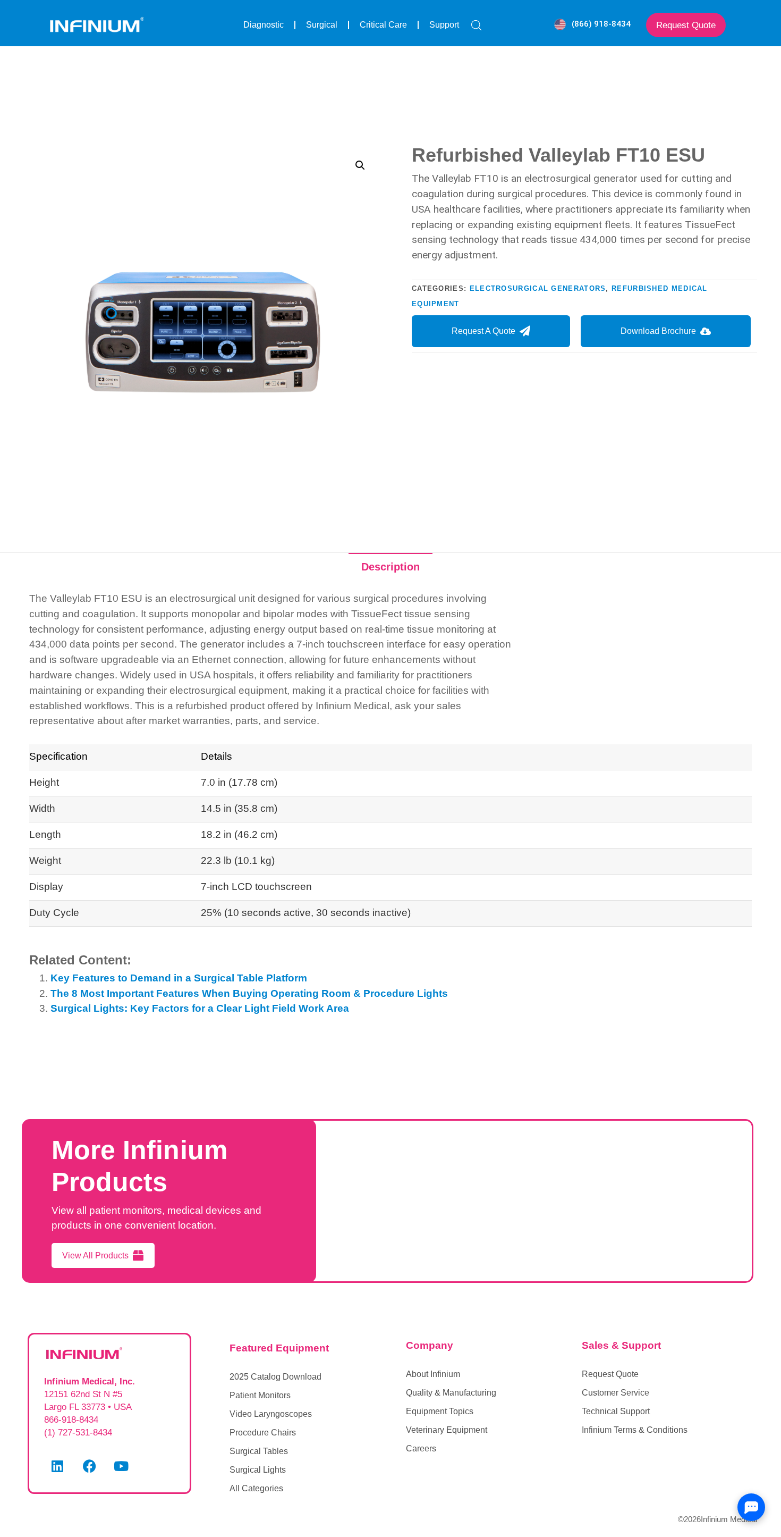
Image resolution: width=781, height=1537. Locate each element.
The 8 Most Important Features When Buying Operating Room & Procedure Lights (249, 993)
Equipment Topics (439, 1411)
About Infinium (433, 1374)
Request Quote (610, 1374)
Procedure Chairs (263, 1432)
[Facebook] (89, 1466)
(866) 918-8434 (601, 24)
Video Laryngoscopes (271, 1413)
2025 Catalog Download (275, 1376)
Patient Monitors (260, 1395)
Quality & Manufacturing (451, 1392)
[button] (360, 165)
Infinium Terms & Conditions (634, 1429)
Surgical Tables (259, 1451)
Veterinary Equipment (446, 1429)
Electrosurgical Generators (538, 288)
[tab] (390, 567)
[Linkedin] (57, 1466)
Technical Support (616, 1411)
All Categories (256, 1488)
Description (390, 567)
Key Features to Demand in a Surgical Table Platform (178, 978)
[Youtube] (121, 1466)
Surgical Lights (258, 1469)
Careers (421, 1448)
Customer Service (615, 1392)
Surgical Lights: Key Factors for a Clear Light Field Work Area (199, 1008)
